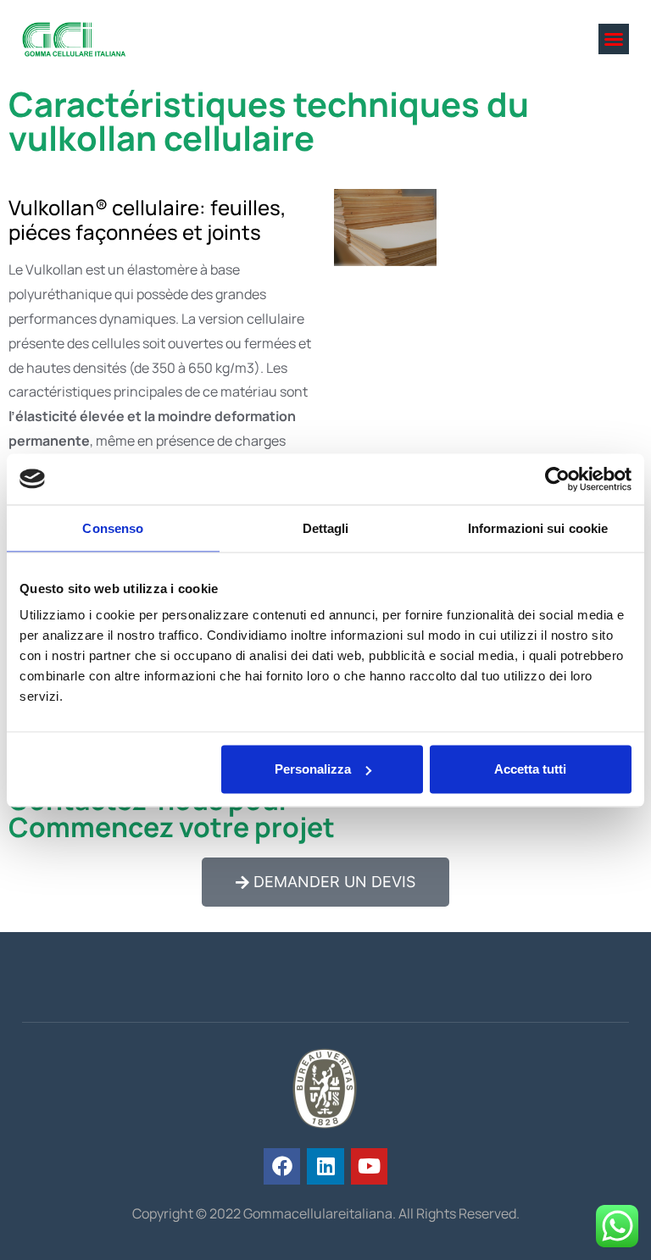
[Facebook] (282, 1166)
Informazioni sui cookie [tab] (538, 527)
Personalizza (313, 769)
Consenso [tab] (112, 527)
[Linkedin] (325, 1166)
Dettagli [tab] (326, 527)
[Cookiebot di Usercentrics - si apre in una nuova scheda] (557, 478)
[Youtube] (369, 1166)
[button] (613, 39)
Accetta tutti (530, 769)
